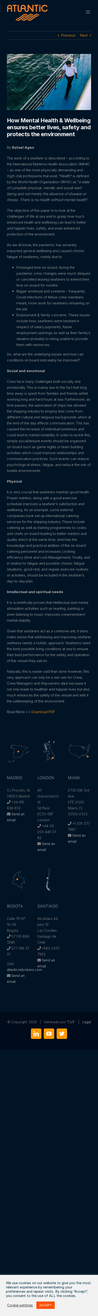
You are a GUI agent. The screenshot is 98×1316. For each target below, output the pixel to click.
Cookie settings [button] (20, 1305)
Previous (68, 35)
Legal (86, 1022)
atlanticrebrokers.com (24, 969)
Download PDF (43, 712)
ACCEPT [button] (45, 1305)
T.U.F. (71, 1022)
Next (84, 35)
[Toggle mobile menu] (88, 12)
